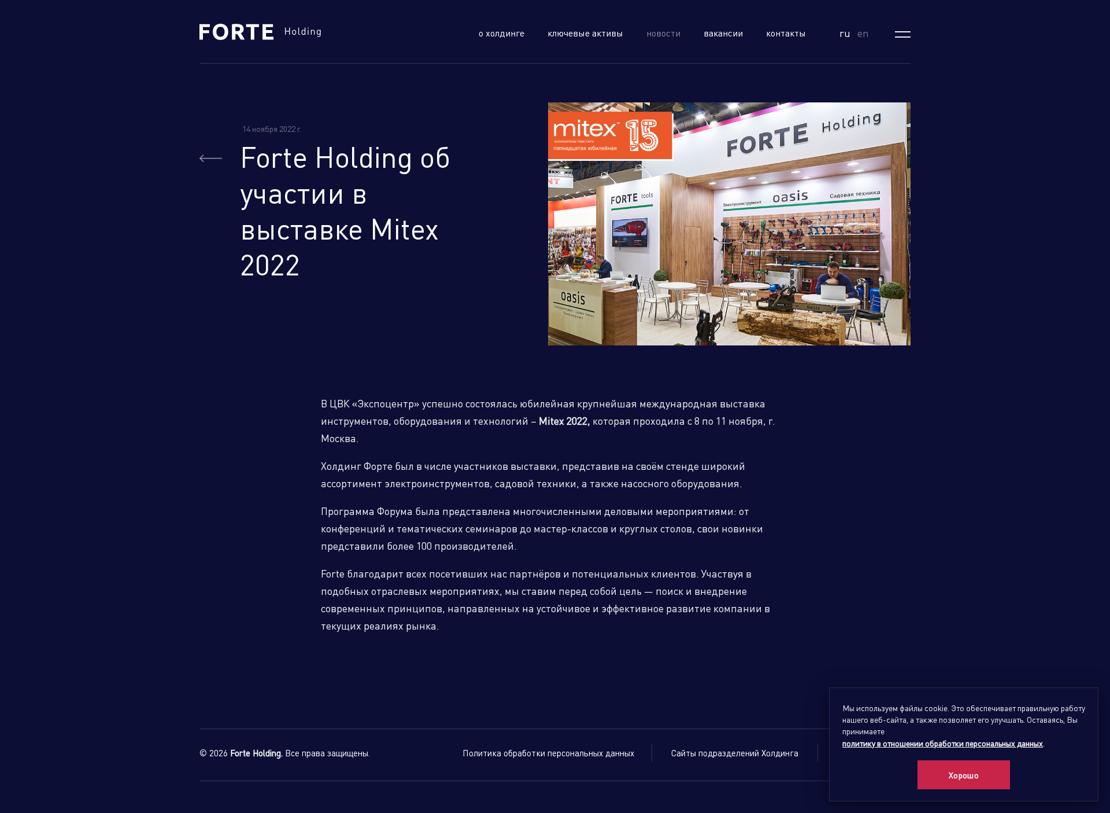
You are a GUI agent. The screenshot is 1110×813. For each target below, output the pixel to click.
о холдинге (501, 33)
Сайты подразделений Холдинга (734, 753)
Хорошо (964, 775)
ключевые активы (585, 33)
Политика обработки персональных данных (548, 753)
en (863, 32)
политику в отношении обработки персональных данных (942, 743)
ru (844, 32)
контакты (786, 33)
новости (663, 33)
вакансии (723, 33)
